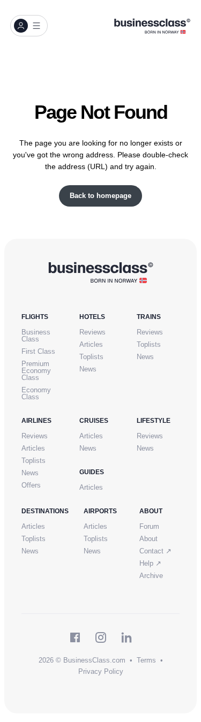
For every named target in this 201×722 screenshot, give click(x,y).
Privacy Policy (100, 671)
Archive (151, 575)
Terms (146, 660)
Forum (149, 526)
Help (150, 563)
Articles (91, 344)
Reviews (92, 332)
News (87, 369)
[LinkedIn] (126, 637)
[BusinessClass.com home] (100, 272)
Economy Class (36, 393)
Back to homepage (100, 196)
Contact (155, 551)
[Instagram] (100, 637)
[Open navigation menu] (29, 26)
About (148, 538)
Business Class (35, 336)
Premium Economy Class (36, 370)
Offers (31, 485)
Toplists (91, 356)
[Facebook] (75, 637)
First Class (38, 351)
